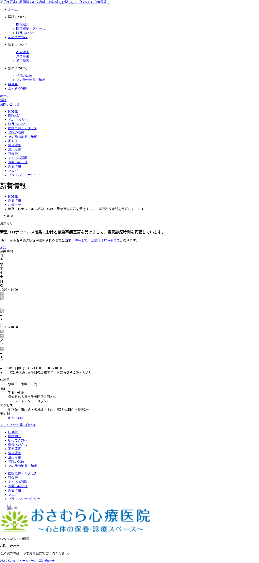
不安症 (13, 141)
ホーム (13, 9)
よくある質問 (18, 88)
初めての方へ (18, 37)
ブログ (13, 170)
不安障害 (22, 52)
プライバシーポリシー (24, 175)
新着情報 (14, 166)
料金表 (13, 84)
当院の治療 (24, 75)
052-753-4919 (17, 418)
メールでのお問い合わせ (18, 425)
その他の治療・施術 (30, 80)
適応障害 (22, 60)
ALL (3, 247)
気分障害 (22, 56)
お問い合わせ (18, 162)
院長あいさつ (26, 33)
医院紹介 (22, 24)
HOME (13, 111)
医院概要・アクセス (30, 28)
